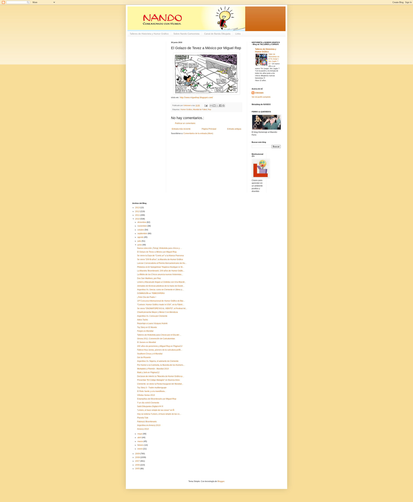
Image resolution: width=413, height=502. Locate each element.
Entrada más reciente (181, 129)
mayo (140, 434)
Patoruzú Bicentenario (147, 421)
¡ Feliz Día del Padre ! (146, 297)
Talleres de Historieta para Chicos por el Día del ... (159, 335)
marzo (140, 441)
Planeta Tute (142, 418)
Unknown (259, 93)
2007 (137, 461)
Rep (209, 109)
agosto (140, 237)
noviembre (142, 226)
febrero (140, 445)
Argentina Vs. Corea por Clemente (152, 316)
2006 (137, 465)
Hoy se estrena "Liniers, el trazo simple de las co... (159, 414)
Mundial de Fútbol (200, 109)
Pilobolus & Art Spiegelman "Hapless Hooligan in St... (160, 267)
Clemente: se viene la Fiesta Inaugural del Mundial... (160, 384)
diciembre (142, 222)
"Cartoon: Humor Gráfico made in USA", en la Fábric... (160, 304)
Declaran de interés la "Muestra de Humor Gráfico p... (160, 376)
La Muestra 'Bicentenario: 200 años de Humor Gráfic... (160, 271)
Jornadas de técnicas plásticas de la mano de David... (160, 286)
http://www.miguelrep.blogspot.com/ (196, 97)
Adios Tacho (142, 320)
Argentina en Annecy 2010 (148, 425)
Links (238, 33)
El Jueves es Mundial (146, 342)
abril (139, 437)
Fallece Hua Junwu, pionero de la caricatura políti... (159, 350)
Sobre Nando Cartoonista (186, 33)
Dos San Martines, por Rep (149, 278)
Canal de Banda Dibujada (217, 33)
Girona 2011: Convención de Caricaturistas (156, 338)
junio (139, 245)
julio (139, 241)
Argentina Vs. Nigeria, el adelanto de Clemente (157, 361)
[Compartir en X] (217, 105)
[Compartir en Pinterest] (223, 105)
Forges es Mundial (145, 331)
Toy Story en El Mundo (147, 327)
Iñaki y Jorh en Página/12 (148, 372)
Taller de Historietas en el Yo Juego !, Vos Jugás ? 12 (273, 59)
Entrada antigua (234, 129)
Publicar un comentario (185, 123)
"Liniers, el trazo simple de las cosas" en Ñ (155, 410)
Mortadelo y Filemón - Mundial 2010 (153, 369)
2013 (137, 207)
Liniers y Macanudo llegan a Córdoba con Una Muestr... (161, 282)
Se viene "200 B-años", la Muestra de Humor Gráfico (160, 259)
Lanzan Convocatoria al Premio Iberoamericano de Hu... (161, 263)
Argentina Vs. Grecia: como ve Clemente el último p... (160, 289)
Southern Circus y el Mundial (149, 354)
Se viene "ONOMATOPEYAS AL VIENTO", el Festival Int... (162, 308)
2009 (137, 454)
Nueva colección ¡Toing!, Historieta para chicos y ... (159, 248)
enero (140, 449)
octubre (141, 230)
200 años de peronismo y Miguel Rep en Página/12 (159, 346)
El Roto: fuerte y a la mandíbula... (151, 391)
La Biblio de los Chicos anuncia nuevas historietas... (160, 274)
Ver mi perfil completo (261, 97)
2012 (137, 211)
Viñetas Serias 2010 (146, 395)
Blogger (220, 481)
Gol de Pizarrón (144, 357)
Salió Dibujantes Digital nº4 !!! (150, 406)
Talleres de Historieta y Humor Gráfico (149, 33)
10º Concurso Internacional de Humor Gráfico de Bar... (161, 301)
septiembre (142, 233)
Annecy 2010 (143, 429)
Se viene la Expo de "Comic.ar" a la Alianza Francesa (160, 255)
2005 (137, 469)
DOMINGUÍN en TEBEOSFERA (151, 293)
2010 (137, 219)
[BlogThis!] (214, 105)
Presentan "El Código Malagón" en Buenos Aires (158, 380)
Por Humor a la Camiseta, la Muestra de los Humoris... (161, 365)
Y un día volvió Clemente (148, 403)
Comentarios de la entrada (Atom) (198, 133)
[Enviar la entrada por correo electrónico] (206, 105)
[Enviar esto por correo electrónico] (211, 105)
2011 (137, 215)
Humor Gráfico (186, 109)
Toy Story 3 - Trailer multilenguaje (151, 387)
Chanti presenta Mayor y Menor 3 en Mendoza (157, 312)
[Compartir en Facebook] (220, 105)
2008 (137, 457)
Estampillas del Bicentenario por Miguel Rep (156, 399)
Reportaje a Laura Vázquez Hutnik (152, 323)
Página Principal (209, 129)
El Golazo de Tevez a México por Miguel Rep (156, 252)
